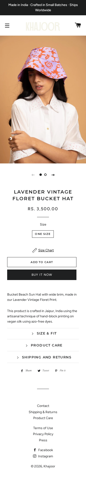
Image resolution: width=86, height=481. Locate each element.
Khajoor (49, 466)
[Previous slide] (33, 174)
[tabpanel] (43, 98)
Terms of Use (43, 428)
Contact (43, 406)
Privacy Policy (43, 434)
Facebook (45, 450)
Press (43, 440)
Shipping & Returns (43, 412)
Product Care (43, 418)
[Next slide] (53, 174)
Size (43, 224)
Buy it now (42, 274)
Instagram (45, 456)
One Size (43, 234)
